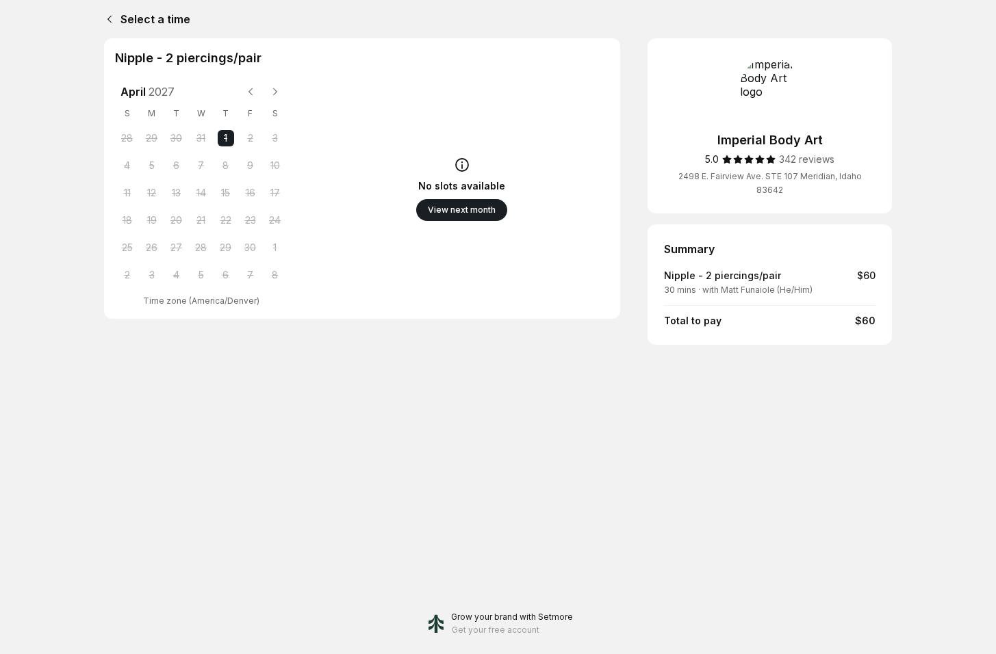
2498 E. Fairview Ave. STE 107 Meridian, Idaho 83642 (770, 183)
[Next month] (275, 92)
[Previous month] (250, 92)
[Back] (106, 19)
